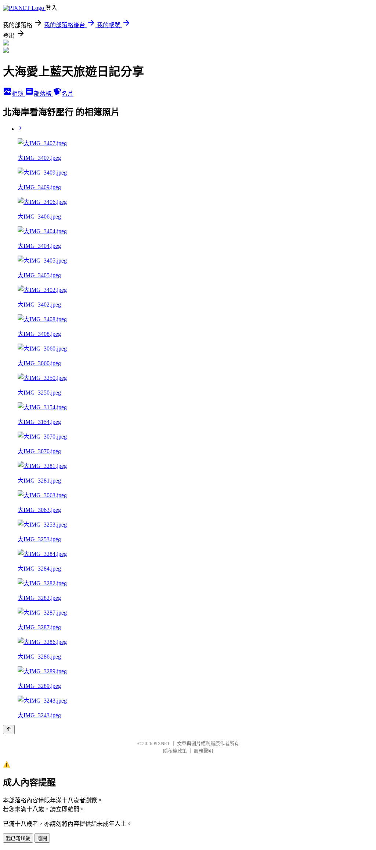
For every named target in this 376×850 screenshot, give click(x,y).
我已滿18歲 (18, 838)
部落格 (43, 94)
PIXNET (161, 743)
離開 (42, 838)
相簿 (18, 94)
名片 (67, 94)
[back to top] (9, 729)
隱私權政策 (175, 751)
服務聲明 (203, 751)
